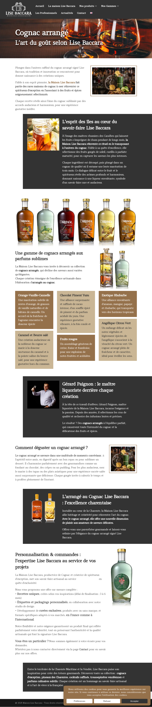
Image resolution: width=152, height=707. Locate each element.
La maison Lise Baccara (61, 6)
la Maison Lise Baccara (61, 82)
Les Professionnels (46, 13)
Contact (81, 13)
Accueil (39, 6)
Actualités (67, 13)
